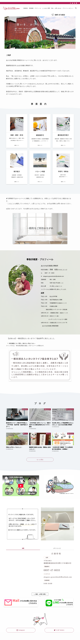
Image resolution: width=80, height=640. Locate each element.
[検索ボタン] (76, 8)
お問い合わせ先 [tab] (57, 548)
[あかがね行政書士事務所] (11, 8)
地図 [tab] (23, 548)
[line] (76, 3)
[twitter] (72, 3)
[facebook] (70, 3)
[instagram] (74, 3)
